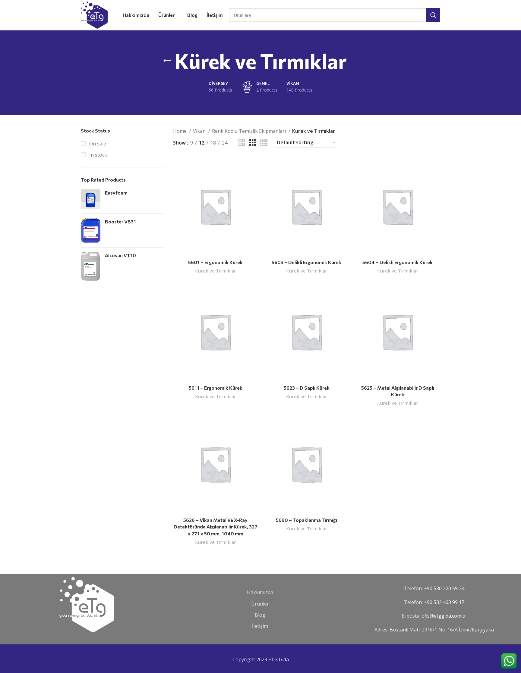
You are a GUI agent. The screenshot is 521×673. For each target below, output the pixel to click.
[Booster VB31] (90, 230)
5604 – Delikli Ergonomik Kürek (397, 262)
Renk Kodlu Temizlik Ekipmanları (249, 131)
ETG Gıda (278, 659)
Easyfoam (116, 192)
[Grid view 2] (241, 143)
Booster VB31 (120, 221)
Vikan (200, 131)
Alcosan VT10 (120, 255)
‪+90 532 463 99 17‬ (444, 602)
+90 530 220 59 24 (444, 588)
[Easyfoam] (90, 199)
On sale (97, 143)
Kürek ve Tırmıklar (215, 271)
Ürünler (260, 603)
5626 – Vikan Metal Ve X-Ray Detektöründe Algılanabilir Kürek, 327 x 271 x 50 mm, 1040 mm (215, 526)
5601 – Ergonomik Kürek (215, 262)
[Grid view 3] (252, 143)
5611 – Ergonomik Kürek (215, 388)
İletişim (260, 626)
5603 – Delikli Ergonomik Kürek (306, 262)
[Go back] (167, 61)
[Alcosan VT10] (90, 266)
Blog (260, 615)
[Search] (433, 15)
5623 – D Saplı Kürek (307, 388)
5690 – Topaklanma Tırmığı (306, 520)
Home (180, 131)
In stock (97, 154)
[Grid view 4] (263, 143)
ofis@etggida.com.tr (444, 615)
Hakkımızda (260, 592)
